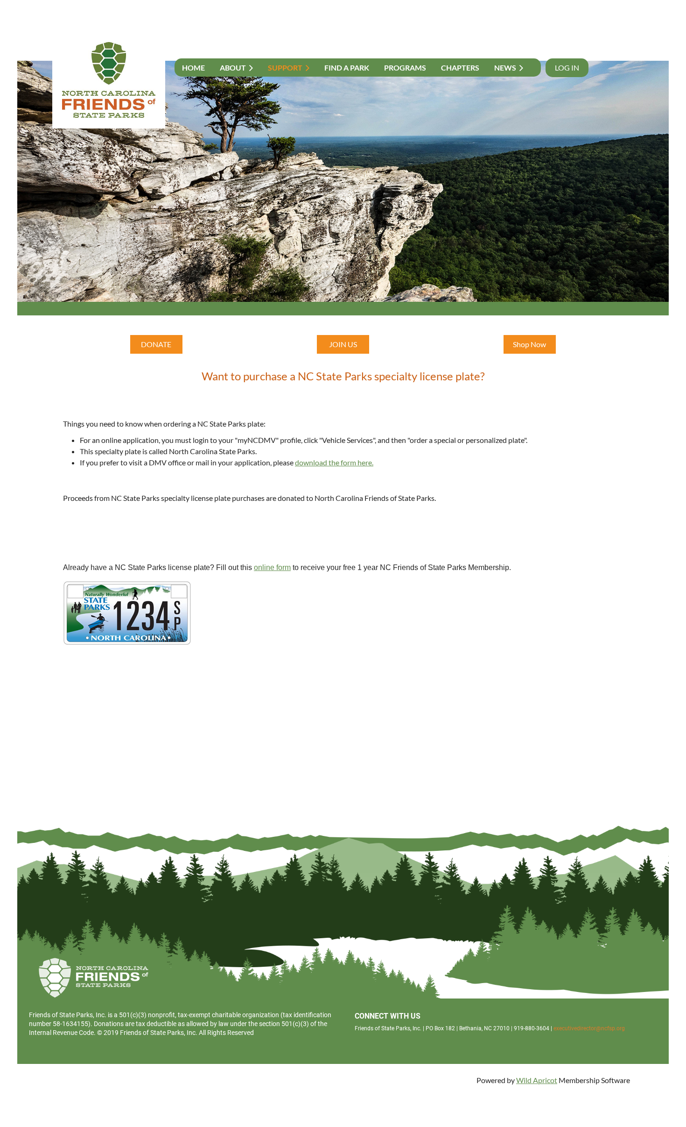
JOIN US (343, 344)
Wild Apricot (536, 1080)
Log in (567, 67)
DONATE (156, 344)
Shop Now (529, 344)
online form (272, 567)
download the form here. (334, 462)
